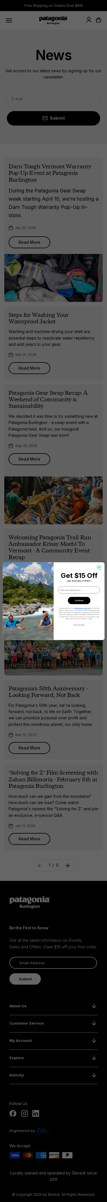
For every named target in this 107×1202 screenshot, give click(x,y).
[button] (79, 600)
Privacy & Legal (79, 624)
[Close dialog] (99, 567)
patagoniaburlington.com (82, 608)
